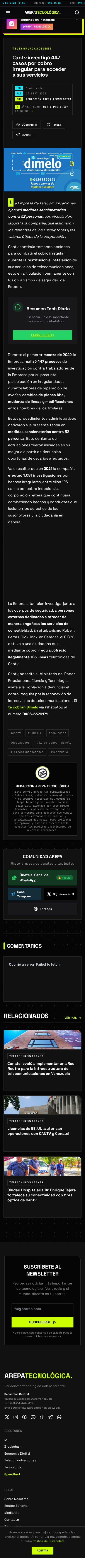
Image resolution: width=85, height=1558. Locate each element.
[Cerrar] (77, 19)
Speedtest (12, 1474)
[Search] (77, 12)
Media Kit (11, 1513)
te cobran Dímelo (23, 707)
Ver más (71, 1018)
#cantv (15, 733)
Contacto (11, 1520)
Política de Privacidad (48, 1541)
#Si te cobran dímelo (54, 742)
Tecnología (12, 1467)
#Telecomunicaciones (27, 752)
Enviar (26, 135)
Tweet (56, 125)
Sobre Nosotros (16, 1499)
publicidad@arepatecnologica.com (36, 1407)
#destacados (20, 742)
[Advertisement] (42, 570)
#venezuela (59, 752)
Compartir (29, 125)
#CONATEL (35, 733)
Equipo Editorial (16, 1506)
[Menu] (7, 12)
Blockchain (13, 1447)
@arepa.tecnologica (37, 26)
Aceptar (42, 1550)
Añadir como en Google (41, 109)
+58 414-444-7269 (22, 1403)
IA (5, 1440)
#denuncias (57, 733)
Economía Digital (17, 1453)
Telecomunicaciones (32, 48)
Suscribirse (40, 1322)
